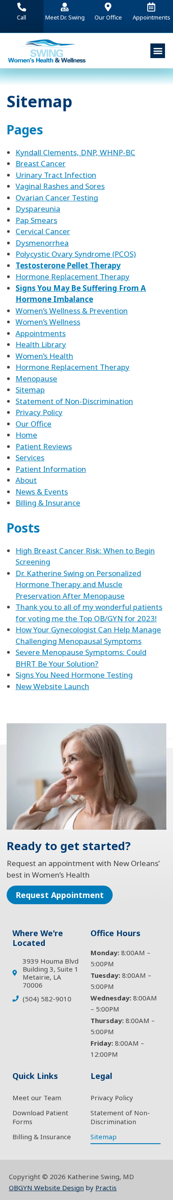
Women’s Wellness (48, 322)
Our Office (33, 424)
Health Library (41, 344)
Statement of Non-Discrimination (74, 401)
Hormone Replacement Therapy (73, 276)
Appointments (41, 333)
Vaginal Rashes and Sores (60, 186)
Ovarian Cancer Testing (57, 197)
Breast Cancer (41, 163)
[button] (157, 50)
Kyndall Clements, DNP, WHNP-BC (75, 152)
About (26, 480)
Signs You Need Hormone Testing (74, 675)
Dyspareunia (38, 209)
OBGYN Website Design (46, 1187)
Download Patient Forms (40, 1117)
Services (30, 457)
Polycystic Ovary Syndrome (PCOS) (76, 254)
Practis (106, 1187)
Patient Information (51, 469)
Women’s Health (44, 356)
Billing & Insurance (48, 503)
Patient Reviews (44, 446)
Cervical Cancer (43, 231)
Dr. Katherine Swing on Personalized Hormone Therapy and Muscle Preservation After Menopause (78, 584)
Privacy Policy (39, 412)
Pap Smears (36, 220)
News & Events (42, 491)
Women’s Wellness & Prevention (72, 311)
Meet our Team (36, 1097)
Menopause (36, 378)
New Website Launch (52, 686)
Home (26, 435)
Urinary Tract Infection (56, 175)
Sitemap (30, 389)
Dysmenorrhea (42, 243)
